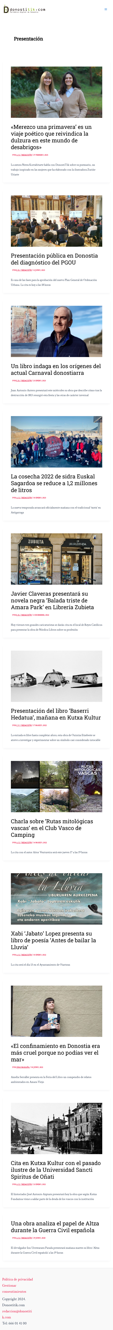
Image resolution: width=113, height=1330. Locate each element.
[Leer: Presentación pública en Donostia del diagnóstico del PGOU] (56, 220)
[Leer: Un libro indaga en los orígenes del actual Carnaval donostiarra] (56, 331)
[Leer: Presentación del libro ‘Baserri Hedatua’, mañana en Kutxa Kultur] (56, 675)
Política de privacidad (17, 1279)
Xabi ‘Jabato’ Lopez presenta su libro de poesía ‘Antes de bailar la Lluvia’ (53, 940)
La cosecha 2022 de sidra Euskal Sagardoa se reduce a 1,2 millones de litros (54, 483)
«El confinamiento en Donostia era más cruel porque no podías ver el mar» (55, 1052)
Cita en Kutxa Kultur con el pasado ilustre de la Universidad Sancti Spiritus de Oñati (56, 1169)
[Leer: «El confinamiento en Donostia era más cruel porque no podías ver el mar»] (56, 1011)
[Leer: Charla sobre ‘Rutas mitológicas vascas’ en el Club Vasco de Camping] (56, 786)
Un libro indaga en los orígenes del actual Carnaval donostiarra (56, 369)
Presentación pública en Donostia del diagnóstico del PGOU (54, 259)
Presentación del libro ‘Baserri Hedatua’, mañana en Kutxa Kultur (56, 714)
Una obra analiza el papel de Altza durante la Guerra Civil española (55, 1227)
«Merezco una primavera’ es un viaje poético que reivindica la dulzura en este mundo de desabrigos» (51, 137)
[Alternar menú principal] (106, 9)
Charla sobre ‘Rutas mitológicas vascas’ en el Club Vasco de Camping (52, 828)
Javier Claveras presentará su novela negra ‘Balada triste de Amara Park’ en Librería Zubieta (52, 600)
